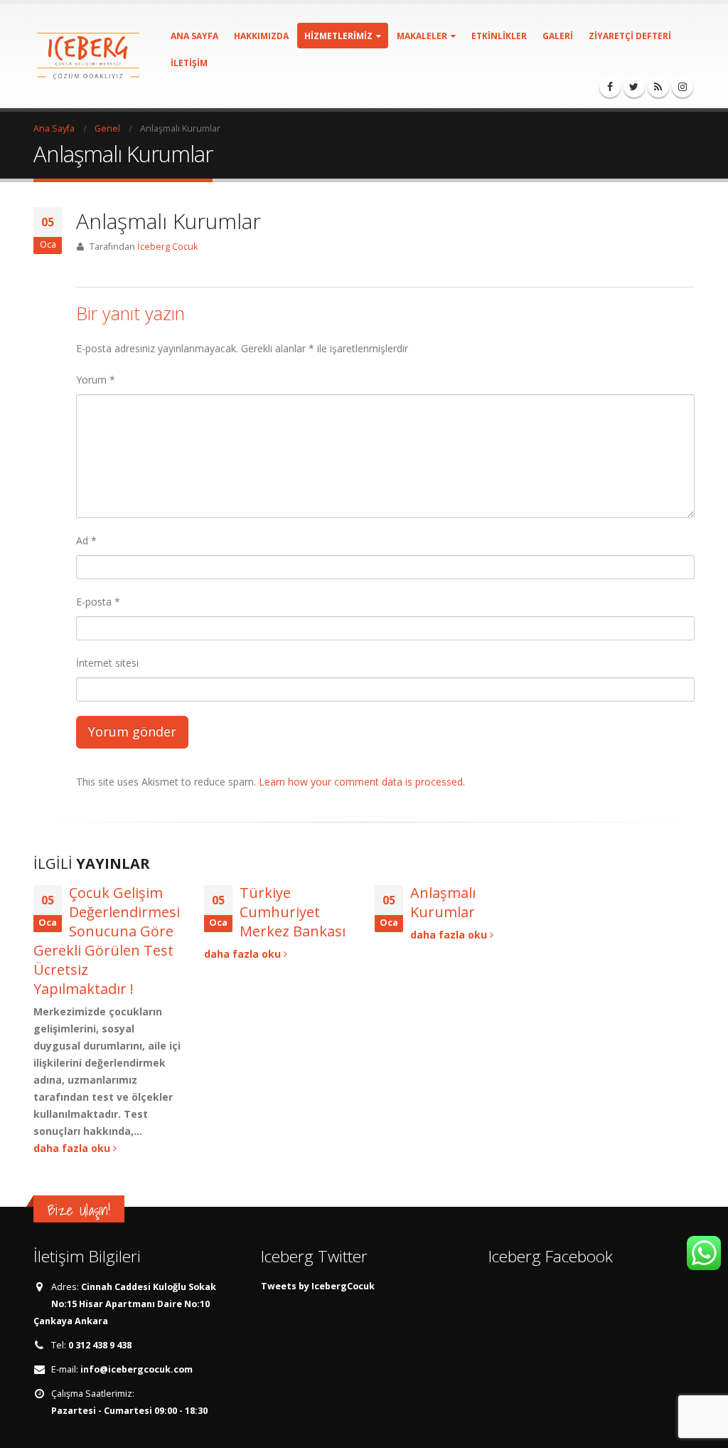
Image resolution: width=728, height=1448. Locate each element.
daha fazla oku (73, 1148)
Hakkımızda (261, 36)
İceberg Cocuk (167, 247)
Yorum (95, 379)
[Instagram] (682, 86)
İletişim (189, 63)
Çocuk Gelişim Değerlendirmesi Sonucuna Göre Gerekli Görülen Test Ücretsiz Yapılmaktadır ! (106, 940)
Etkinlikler (499, 36)
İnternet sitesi (107, 663)
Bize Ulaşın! (79, 1210)
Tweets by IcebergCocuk (318, 1286)
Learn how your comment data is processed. (362, 781)
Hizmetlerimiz (338, 36)
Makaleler (422, 36)
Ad (86, 540)
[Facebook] (610, 86)
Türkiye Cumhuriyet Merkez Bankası (293, 912)
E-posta (98, 601)
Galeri (557, 36)
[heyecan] (634, 86)
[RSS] (658, 86)
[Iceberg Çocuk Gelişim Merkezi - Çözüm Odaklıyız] (87, 56)
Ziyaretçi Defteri (630, 36)
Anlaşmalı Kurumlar (443, 902)
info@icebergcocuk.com (136, 1369)
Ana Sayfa (194, 36)
